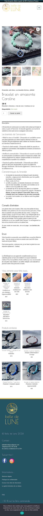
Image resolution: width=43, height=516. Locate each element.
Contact (17, 246)
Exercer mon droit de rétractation (11, 483)
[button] (38, 29)
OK (22, 513)
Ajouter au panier (15, 113)
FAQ (3, 495)
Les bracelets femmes (22, 90)
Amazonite (5, 90)
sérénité (32, 90)
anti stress (12, 90)
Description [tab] (5, 123)
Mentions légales (7, 476)
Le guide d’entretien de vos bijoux (11, 486)
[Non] (41, 510)
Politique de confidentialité (10, 479)
